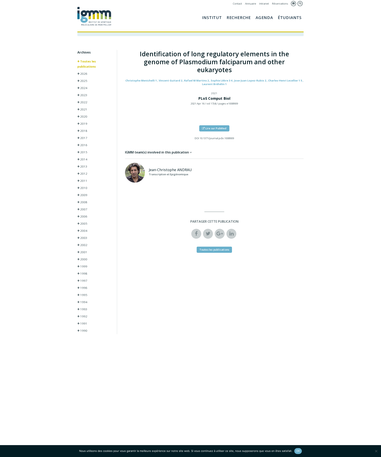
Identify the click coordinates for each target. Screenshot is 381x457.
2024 (83, 88)
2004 (83, 231)
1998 (83, 273)
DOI (197, 138)
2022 (83, 102)
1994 (83, 302)
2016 (83, 145)
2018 (83, 131)
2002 (83, 245)
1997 (83, 281)
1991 (83, 323)
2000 (83, 259)
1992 (83, 316)
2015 (83, 152)
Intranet (264, 3)
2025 (83, 81)
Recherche (239, 17)
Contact (237, 3)
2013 (83, 166)
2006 (83, 216)
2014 (83, 159)
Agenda (264, 17)
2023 (83, 95)
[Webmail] (293, 3)
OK (298, 450)
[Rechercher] (300, 3)
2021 (83, 109)
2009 (83, 195)
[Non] (376, 451)
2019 (83, 124)
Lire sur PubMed (216, 128)
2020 (83, 116)
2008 (83, 202)
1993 (83, 309)
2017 (83, 138)
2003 (83, 238)
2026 (83, 74)
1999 (83, 266)
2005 (83, 223)
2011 (83, 181)
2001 (83, 252)
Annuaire (250, 3)
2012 (83, 173)
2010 (83, 188)
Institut (212, 17)
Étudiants (290, 17)
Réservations (280, 3)
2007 (83, 209)
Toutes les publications (86, 63)
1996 (83, 288)
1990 (83, 330)
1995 (83, 295)
